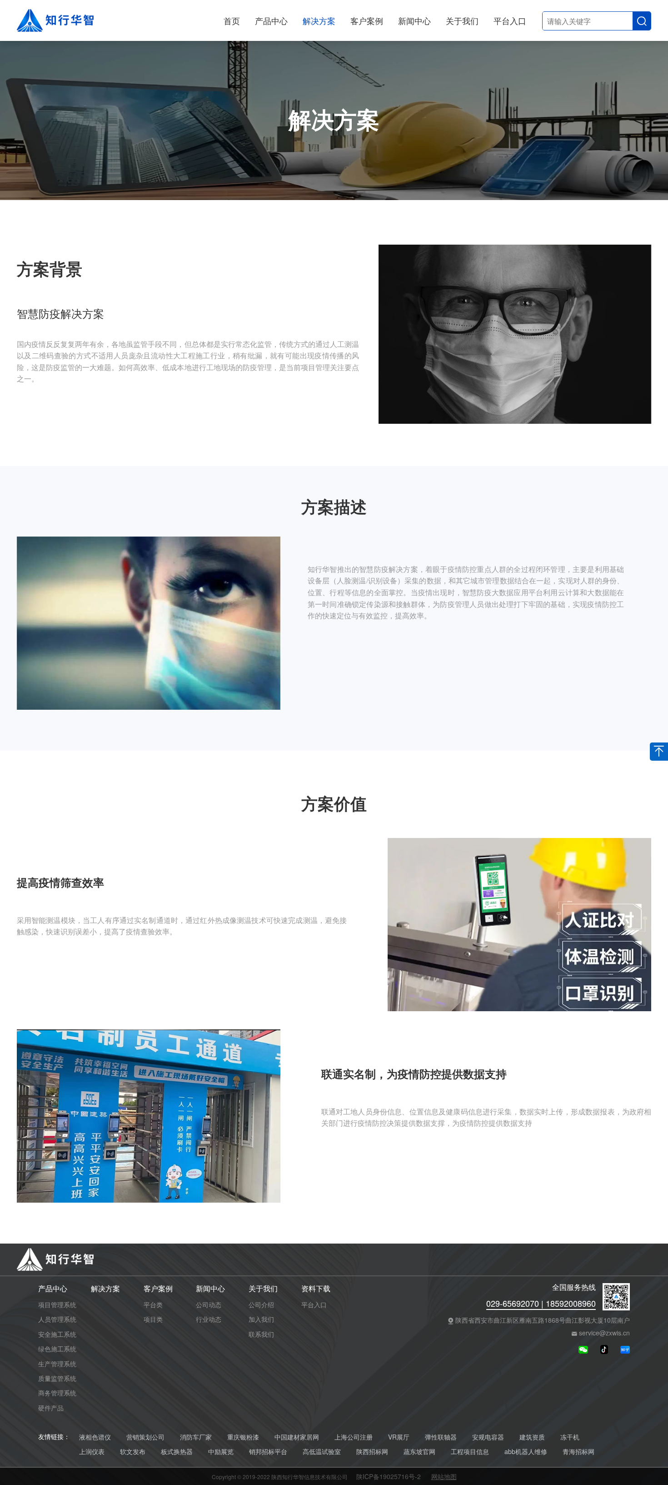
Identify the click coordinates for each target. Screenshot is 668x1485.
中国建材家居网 (296, 1437)
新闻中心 (414, 20)
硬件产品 (51, 1407)
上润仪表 (92, 1451)
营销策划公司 (145, 1437)
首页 (232, 20)
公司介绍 (261, 1304)
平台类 (153, 1304)
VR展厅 (398, 1437)
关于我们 (462, 20)
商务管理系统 (57, 1392)
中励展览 (221, 1451)
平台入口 (510, 20)
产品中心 (271, 20)
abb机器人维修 (525, 1451)
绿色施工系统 (57, 1348)
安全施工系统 (57, 1334)
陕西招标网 (372, 1451)
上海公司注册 (353, 1437)
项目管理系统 (57, 1304)
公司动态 (208, 1304)
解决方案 (319, 20)
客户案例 (366, 20)
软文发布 (132, 1451)
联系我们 (261, 1334)
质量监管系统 (57, 1378)
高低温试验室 (322, 1451)
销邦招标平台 (268, 1451)
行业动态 (208, 1319)
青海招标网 (578, 1451)
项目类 (153, 1319)
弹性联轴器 (441, 1437)
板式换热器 (177, 1451)
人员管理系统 (57, 1319)
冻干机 (569, 1437)
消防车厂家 (196, 1437)
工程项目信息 (470, 1451)
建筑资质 (532, 1437)
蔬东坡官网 (419, 1451)
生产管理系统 (57, 1363)
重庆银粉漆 (243, 1437)
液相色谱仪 (95, 1437)
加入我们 (261, 1319)
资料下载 (315, 1289)
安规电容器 (488, 1437)
